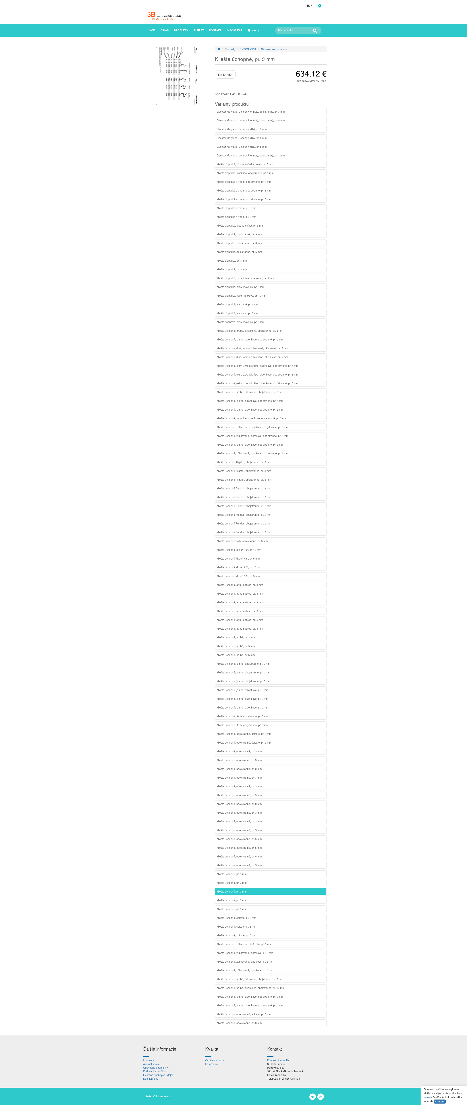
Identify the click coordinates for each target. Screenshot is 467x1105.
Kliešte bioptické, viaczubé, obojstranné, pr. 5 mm (245, 173)
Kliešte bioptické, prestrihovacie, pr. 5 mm (241, 287)
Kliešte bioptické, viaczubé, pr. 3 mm (237, 304)
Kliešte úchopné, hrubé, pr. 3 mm (236, 637)
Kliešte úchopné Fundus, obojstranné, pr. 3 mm (244, 514)
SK (308, 5)
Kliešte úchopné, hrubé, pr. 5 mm (236, 655)
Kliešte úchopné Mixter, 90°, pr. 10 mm (239, 567)
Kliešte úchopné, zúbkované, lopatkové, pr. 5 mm (245, 970)
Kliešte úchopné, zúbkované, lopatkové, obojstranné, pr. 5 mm (252, 436)
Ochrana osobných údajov (158, 1075)
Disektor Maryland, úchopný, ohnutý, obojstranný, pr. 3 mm (251, 111)
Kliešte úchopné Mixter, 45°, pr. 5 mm (238, 558)
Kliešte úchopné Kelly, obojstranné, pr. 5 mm (242, 541)
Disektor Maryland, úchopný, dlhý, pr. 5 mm (242, 146)
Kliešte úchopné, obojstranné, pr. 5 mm (239, 830)
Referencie (211, 1064)
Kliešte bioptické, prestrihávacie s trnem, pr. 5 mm (245, 278)
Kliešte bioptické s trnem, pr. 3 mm (236, 208)
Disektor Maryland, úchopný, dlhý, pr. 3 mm (242, 129)
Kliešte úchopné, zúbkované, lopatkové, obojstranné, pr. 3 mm (252, 427)
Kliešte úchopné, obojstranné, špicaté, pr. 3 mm (244, 734)
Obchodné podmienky (156, 1067)
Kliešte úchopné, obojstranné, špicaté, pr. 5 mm (244, 742)
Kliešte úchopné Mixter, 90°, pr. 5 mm (238, 576)
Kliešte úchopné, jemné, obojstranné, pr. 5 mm (243, 672)
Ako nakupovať (151, 1064)
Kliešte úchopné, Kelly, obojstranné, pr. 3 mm (243, 716)
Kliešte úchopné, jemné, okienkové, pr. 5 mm (242, 707)
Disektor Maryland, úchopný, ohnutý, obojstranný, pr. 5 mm (251, 120)
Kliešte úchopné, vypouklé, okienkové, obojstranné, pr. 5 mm (252, 418)
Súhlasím (440, 1101)
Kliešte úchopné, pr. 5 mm (232, 909)
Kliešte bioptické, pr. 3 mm (232, 260)
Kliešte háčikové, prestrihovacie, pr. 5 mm (241, 322)
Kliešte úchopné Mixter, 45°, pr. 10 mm (239, 549)
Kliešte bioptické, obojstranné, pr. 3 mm (239, 234)
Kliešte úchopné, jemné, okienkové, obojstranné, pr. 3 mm (250, 444)
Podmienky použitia (154, 1071)
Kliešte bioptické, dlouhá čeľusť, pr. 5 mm (240, 225)
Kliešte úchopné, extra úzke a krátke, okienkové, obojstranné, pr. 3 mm (257, 374)
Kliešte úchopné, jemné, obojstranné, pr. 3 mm (243, 663)
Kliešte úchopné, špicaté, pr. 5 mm (236, 935)
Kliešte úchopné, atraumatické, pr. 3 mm (240, 585)
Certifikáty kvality (215, 1060)
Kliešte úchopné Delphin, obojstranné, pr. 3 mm (244, 488)
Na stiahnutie (150, 1078)
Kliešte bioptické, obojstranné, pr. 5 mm (239, 252)
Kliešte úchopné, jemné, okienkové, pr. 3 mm (242, 690)
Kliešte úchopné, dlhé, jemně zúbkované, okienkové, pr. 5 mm (252, 348)
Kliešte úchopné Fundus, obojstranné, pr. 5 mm (244, 523)
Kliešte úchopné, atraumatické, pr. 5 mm (240, 620)
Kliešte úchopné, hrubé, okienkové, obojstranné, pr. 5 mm (250, 392)
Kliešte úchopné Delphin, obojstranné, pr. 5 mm (244, 506)
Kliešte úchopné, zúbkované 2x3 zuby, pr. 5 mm (244, 944)
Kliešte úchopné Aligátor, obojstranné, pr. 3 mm (244, 462)
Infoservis (148, 1060)
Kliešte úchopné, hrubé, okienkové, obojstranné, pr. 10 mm (251, 988)
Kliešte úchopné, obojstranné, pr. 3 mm (239, 751)
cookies (428, 1097)
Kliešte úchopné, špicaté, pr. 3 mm (236, 918)
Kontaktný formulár (278, 1060)
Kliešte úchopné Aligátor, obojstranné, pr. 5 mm (244, 479)
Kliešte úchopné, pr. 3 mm (232, 874)
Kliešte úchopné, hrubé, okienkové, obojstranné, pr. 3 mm (250, 330)
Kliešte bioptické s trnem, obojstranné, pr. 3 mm (244, 181)
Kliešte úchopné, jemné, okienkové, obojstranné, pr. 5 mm (250, 339)
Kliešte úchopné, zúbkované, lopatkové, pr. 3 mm (245, 953)
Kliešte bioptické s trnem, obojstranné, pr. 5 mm (244, 199)
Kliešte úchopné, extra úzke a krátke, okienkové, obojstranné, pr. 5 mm (257, 365)
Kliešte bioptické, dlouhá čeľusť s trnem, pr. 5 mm (245, 164)
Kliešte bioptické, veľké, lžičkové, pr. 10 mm (241, 295)
